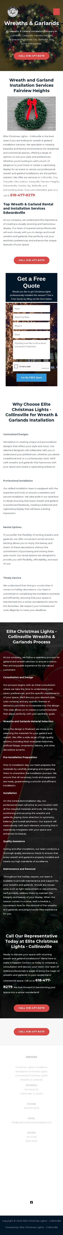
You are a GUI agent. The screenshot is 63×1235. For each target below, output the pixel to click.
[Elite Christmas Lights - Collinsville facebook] (31, 1202)
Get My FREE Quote (31, 377)
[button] (31, 56)
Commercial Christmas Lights (31, 1075)
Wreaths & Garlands (31, 1079)
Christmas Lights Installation (31, 1067)
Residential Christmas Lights (31, 1071)
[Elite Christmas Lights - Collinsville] (12, 11)
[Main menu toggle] (56, 11)
